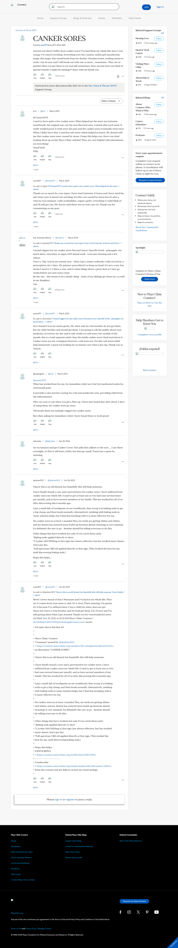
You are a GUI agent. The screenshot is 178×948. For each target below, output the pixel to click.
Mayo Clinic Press (72, 852)
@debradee (50, 441)
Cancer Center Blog (73, 841)
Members (117, 18)
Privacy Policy (31, 928)
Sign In (160, 6)
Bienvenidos (149, 370)
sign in (58, 799)
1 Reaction (59, 214)
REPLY (35, 165)
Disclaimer (15, 869)
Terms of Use (16, 928)
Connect (21, 4)
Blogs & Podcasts (82, 18)
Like (35, 78)
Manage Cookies (44, 928)
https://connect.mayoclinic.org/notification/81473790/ (66, 754)
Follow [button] (159, 39)
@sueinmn (59, 238)
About (13, 841)
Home (40, 18)
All (162, 33)
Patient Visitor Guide (73, 857)
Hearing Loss (142, 38)
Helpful (42, 78)
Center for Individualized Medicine (79, 846)
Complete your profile (150, 334)
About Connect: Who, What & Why (143, 107)
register (70, 799)
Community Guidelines (20, 863)
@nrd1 (50, 374)
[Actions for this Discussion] (122, 76)
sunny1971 (48, 45)
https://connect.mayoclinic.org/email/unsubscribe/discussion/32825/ (74, 765)
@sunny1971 (50, 181)
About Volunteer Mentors (21, 857)
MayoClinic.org (17, 913)
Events (101, 18)
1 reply (35, 169)
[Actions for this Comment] (122, 158)
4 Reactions (59, 290)
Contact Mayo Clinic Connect (23, 880)
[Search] (52, 6)
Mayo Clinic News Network (131, 841)
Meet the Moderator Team (22, 852)
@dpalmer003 (54, 480)
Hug (49, 78)
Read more (149, 279)
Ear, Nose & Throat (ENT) (25, 30)
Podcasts (140, 135)
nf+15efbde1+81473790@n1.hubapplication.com (58, 621)
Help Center (135, 18)
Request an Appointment (134, 901)
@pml (42, 111)
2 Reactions (60, 76)
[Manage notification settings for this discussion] (117, 76)
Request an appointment (150, 180)
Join (146, 6)
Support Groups (58, 18)
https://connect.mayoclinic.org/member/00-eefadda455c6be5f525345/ (75, 645)
